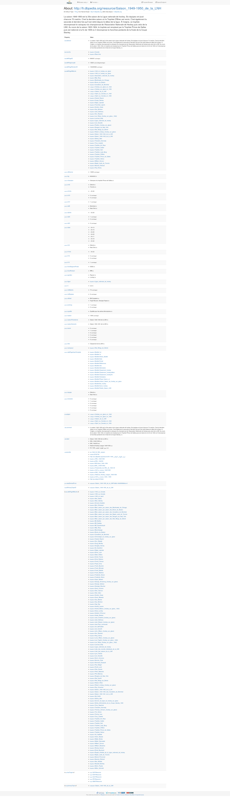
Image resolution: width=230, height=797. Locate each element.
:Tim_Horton (96, 712)
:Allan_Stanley (96, 501)
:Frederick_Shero (97, 577)
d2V (67, 223)
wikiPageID (69, 58)
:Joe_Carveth (96, 629)
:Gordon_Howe (96, 107)
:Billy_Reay (95, 78)
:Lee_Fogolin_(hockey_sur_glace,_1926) (104, 640)
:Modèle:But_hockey (98, 383)
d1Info (68, 191)
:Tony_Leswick (96, 143)
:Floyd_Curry (96, 564)
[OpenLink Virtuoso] (100, 792)
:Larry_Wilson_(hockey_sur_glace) (102, 638)
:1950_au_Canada (97, 494)
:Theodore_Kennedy (98, 141)
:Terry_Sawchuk (97, 705)
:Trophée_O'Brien (97, 154)
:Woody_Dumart (97, 748)
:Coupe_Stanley (97, 100)
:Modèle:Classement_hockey (100, 370)
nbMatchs (69, 290)
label (67, 439)
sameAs (68, 452)
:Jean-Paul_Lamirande (98, 624)
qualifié (68, 311)
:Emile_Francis (96, 557)
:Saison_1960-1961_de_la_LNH (101, 694)
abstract (68, 40)
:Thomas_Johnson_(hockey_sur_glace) (103, 710)
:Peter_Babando (97, 671)
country (68, 52)
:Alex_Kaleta (96, 498)
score (68, 328)
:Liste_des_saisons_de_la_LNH (101, 651)
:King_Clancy (96, 635)
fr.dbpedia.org (118, 12)
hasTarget (69, 772)
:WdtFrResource (96, 781)
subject (67, 414)
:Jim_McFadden (97, 626)
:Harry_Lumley (96, 611)
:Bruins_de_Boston (97, 82)
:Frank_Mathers (97, 573)
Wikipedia (103, 794)
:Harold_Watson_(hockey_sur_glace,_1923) (104, 608)
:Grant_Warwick (97, 597)
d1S (67, 195)
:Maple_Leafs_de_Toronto (100, 163)
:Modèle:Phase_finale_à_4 (100, 379)
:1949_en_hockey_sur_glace (100, 71)
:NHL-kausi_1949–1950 (99, 463)
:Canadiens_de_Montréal (99, 84)
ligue (67, 281)
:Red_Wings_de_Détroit (99, 129)
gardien (68, 275)
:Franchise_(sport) (97, 105)
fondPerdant (70, 271)
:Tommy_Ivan (96, 714)
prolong (68, 305)
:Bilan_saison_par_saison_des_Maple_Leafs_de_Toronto (108, 514)
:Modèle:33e (96, 365)
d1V (67, 202)
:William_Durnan (97, 161)
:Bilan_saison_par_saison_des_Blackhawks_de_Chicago (108, 507)
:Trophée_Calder (97, 147)
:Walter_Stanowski (97, 741)
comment (68, 427)
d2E (67, 206)
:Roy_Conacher (96, 687)
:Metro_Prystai (96, 766)
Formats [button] (94, 2)
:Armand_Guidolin (97, 503)
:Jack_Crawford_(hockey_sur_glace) (102, 617)
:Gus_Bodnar (96, 599)
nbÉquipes (69, 294)
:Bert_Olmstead (96, 505)
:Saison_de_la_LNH (98, 91)
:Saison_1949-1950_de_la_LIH (101, 689)
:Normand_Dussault (98, 662)
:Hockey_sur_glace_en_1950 (101, 89)
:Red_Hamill (95, 678)
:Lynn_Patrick (96, 653)
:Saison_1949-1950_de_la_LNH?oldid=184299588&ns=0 (108, 483)
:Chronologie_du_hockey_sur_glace (102, 537)
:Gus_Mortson (96, 109)
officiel (68, 298)
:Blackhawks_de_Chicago (99, 80)
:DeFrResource (95, 775)
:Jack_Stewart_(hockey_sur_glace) (102, 622)
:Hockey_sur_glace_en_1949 (101, 87)
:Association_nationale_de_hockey (102, 75)
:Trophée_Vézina (97, 159)
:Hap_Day (95, 604)
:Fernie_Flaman (97, 561)
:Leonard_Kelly (96, 118)
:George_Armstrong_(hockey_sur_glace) (104, 582)
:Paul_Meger (96, 665)
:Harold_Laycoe (97, 606)
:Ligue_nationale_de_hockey (100, 120)
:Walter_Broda (96, 739)
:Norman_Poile (96, 660)
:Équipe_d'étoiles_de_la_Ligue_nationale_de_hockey (107, 752)
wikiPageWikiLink (70, 71)
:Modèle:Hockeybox (98, 377)
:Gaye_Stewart (96, 579)
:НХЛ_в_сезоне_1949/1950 (100, 470)
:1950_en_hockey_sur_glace (100, 73)
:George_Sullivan (97, 584)
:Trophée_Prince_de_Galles (100, 156)
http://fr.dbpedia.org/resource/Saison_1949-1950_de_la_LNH (117, 8)
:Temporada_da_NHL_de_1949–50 (102, 468)
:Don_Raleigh (96, 541)
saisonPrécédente (71, 320)
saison (68, 315)
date (67, 227)
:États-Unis (95, 54)
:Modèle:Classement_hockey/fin (101, 374)
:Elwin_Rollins (96, 555)
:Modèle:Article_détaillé (99, 357)
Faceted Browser (148, 2)
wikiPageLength (70, 63)
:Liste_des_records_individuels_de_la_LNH (104, 649)
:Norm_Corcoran (97, 658)
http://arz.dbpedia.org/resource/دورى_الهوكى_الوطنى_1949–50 (107, 456)
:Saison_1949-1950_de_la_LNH (101, 487)
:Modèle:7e (95, 354)
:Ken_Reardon (96, 114)
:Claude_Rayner (97, 98)
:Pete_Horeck (96, 669)
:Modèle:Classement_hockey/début (102, 372)
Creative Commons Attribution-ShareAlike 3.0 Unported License (130, 794)
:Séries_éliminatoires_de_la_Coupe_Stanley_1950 (106, 703)
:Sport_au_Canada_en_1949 (100, 93)
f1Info (68, 252)
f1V (67, 262)
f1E (67, 245)
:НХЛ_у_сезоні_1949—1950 (100, 477)
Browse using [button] (83, 2)
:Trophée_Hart (96, 150)
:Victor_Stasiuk (96, 737)
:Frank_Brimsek (97, 568)
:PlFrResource (95, 779)
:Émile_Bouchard (97, 750)
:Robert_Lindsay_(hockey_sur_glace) (103, 132)
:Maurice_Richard (97, 165)
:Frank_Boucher (97, 566)
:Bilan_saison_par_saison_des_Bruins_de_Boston (106, 510)
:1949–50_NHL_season (97, 452)
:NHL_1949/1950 (97, 459)
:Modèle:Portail (96, 361)
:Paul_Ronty (95, 168)
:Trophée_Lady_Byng (98, 152)
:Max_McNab (96, 761)
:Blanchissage (96, 530)
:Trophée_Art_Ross (98, 145)
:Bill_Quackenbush (97, 525)
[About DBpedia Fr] (69, 2)
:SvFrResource (95, 772)
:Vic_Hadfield (96, 734)
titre (67, 344)
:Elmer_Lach (96, 552)
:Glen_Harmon (96, 591)
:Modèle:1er (95, 352)
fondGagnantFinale (72, 266)
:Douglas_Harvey (97, 546)
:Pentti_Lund (96, 667)
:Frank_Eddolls (96, 570)
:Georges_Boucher (97, 586)
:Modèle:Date (96, 359)
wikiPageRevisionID (71, 67)
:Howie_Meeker (96, 615)
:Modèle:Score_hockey (99, 386)
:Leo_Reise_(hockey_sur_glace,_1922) (103, 116)
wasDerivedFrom (70, 483)
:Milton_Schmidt (97, 768)
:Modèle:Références (98, 363)
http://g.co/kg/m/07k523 (97, 479)
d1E (67, 185)
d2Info (68, 212)
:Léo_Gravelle (96, 123)
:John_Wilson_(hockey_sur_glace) (102, 631)
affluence (69, 172)
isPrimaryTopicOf (70, 487)
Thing (76, 12)
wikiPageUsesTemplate (73, 352)
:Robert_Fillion (96, 683)
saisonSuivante (70, 324)
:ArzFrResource (95, 777)
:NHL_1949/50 (96, 461)
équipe (68, 392)
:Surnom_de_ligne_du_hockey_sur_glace (104, 701)
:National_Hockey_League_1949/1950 (103, 474)
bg (67, 176)
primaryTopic (70, 785)
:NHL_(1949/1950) (97, 465)
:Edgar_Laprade (97, 102)
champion (69, 180)
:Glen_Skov (95, 593)
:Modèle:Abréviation (98, 368)
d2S (67, 217)
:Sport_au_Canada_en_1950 (100, 96)
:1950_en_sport (97, 496)
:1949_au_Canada (97, 492)
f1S (67, 256)
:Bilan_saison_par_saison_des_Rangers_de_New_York (108, 516)
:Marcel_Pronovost (97, 757)
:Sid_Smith (95, 696)
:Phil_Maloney (96, 674)
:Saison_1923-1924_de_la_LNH (101, 134)
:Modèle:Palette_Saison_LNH (100, 388)
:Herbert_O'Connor (97, 613)
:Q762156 (94, 454)
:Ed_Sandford (96, 548)
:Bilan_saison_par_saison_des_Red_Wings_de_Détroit (108, 519)
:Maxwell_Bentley (97, 764)
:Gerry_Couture (96, 588)
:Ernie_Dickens (96, 559)
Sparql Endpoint (161, 2)
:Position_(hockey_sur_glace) (100, 125)
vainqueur (69, 348)
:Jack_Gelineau (96, 111)
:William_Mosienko (97, 746)
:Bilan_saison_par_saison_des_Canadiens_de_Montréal (108, 512)
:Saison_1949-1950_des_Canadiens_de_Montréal (106, 692)
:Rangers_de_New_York (99, 127)
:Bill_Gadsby (96, 523)
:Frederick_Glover (97, 575)
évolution (69, 399)
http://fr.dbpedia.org (96, 12)
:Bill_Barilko (95, 521)
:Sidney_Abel (96, 138)
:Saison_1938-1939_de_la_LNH (101, 136)
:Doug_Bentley (96, 543)
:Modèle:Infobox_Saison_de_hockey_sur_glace (105, 381)
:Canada (94, 52)
